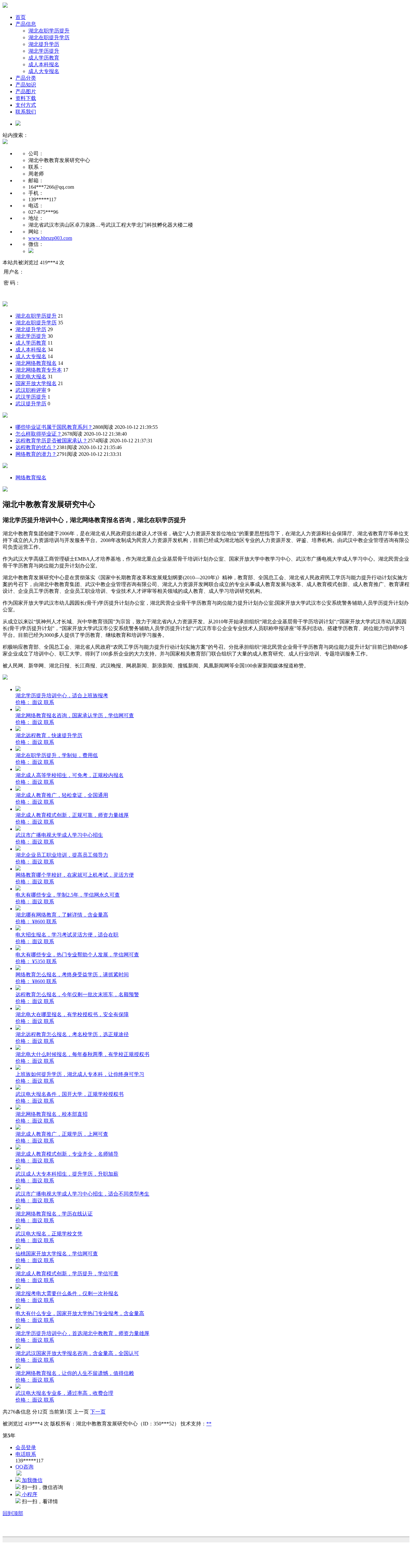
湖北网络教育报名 (36, 363)
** (208, 1423)
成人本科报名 (43, 64)
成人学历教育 (43, 57)
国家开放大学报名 (36, 383)
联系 (49, 702)
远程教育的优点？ (36, 447)
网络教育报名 (30, 477)
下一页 (98, 1411)
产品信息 (25, 24)
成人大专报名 (43, 71)
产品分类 (25, 78)
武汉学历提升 (30, 397)
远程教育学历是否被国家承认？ (51, 440)
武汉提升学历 (30, 403)
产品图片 (25, 91)
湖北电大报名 (30, 376)
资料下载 (25, 98)
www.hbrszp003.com (50, 238)
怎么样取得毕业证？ (38, 434)
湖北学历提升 (43, 51)
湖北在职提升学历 (49, 37)
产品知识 (25, 84)
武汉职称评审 (30, 390)
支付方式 (25, 105)
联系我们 (25, 111)
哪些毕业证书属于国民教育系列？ (54, 427)
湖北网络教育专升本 (38, 370)
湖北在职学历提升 (49, 30)
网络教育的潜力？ (36, 454)
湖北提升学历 (43, 44)
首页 (20, 17)
